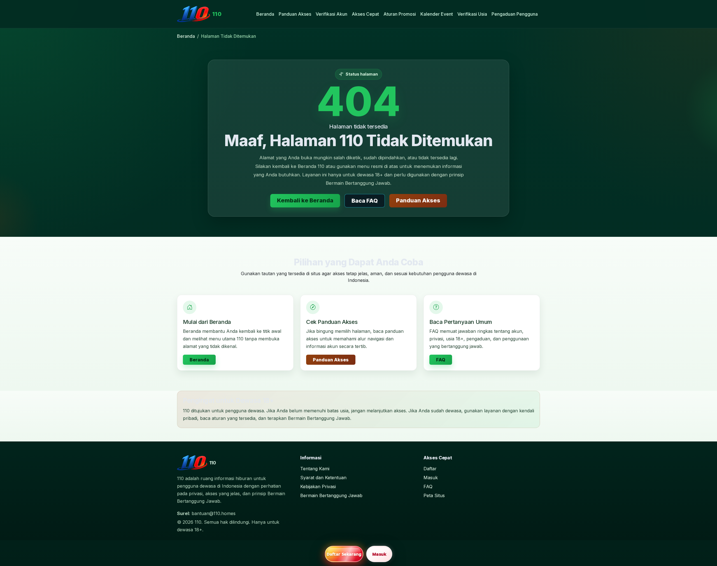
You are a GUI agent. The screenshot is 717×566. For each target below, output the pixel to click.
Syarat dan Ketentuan (323, 477)
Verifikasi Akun (331, 14)
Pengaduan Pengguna (515, 14)
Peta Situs (434, 495)
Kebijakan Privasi (318, 486)
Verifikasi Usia (472, 14)
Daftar (430, 468)
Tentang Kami (314, 468)
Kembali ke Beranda (305, 200)
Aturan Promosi (399, 14)
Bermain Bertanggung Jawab (331, 495)
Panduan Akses (295, 14)
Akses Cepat (365, 14)
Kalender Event (436, 14)
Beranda (265, 14)
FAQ (440, 359)
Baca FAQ (364, 200)
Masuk (430, 477)
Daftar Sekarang (344, 554)
